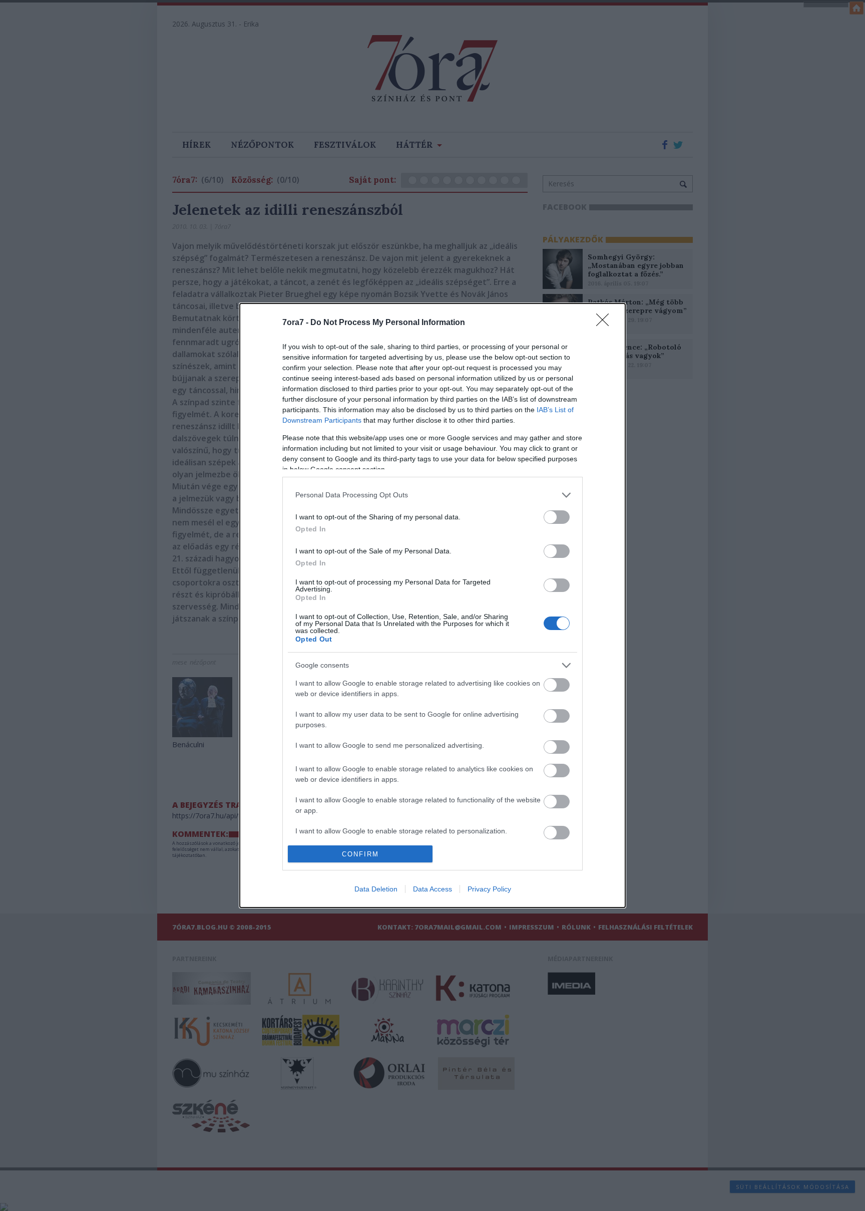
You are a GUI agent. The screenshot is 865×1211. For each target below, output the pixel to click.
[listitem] (432, 495)
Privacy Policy (489, 889)
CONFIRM (360, 854)
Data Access (432, 889)
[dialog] (432, 605)
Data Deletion (375, 889)
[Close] (605, 323)
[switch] (557, 517)
